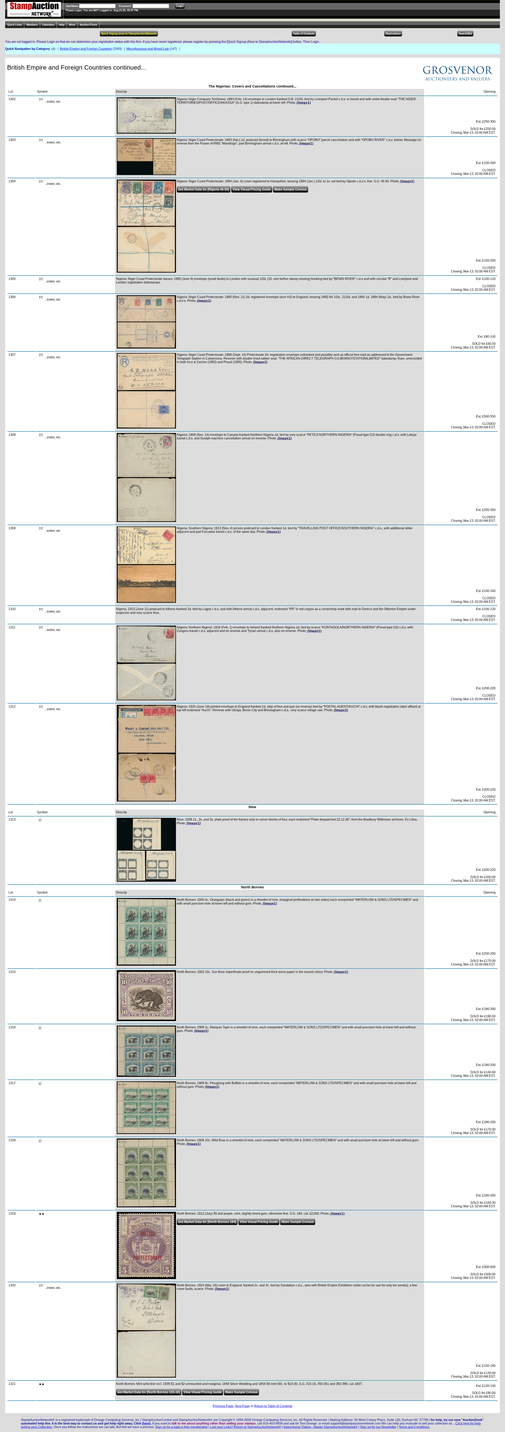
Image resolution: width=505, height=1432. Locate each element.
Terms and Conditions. (414, 1427)
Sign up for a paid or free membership (181, 1427)
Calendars (48, 24)
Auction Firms (88, 24)
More (72, 24)
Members (32, 24)
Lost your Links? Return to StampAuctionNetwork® (245, 1427)
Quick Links (14, 24)
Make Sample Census (290, 189)
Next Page (242, 1406)
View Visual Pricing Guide (252, 189)
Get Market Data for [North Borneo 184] (207, 1221)
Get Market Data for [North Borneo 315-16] (148, 1392)
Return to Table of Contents (273, 1406)
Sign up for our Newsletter (378, 1427)
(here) (146, 1423)
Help (62, 24)
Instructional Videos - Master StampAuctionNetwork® (320, 1427)
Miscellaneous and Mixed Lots (147, 48)
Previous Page (223, 1406)
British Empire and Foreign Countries (86, 48)
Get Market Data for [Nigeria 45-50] (203, 189)
